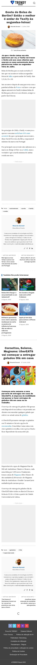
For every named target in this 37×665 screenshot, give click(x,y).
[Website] (24, 248)
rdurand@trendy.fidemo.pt (25, 244)
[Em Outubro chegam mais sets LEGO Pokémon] (27, 284)
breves (5, 289)
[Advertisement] (18, 114)
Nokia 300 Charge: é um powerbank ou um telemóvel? (9, 295)
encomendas (6, 426)
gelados (25, 415)
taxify (31, 208)
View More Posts (18, 228)
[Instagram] (22, 626)
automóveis (14, 208)
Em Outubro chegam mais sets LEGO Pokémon (26, 295)
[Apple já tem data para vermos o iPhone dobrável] (27, 309)
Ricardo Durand (15, 26)
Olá (20, 550)
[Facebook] (27, 248)
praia (24, 208)
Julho (11, 76)
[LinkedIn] (32, 248)
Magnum (17, 475)
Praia (18, 87)
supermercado (9, 553)
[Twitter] (14, 626)
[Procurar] (34, 3)
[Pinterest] (29, 248)
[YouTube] (27, 626)
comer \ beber (8, 314)
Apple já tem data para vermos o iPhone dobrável (27, 320)
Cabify (25, 150)
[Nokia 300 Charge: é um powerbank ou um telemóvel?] (10, 284)
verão (6, 211)
